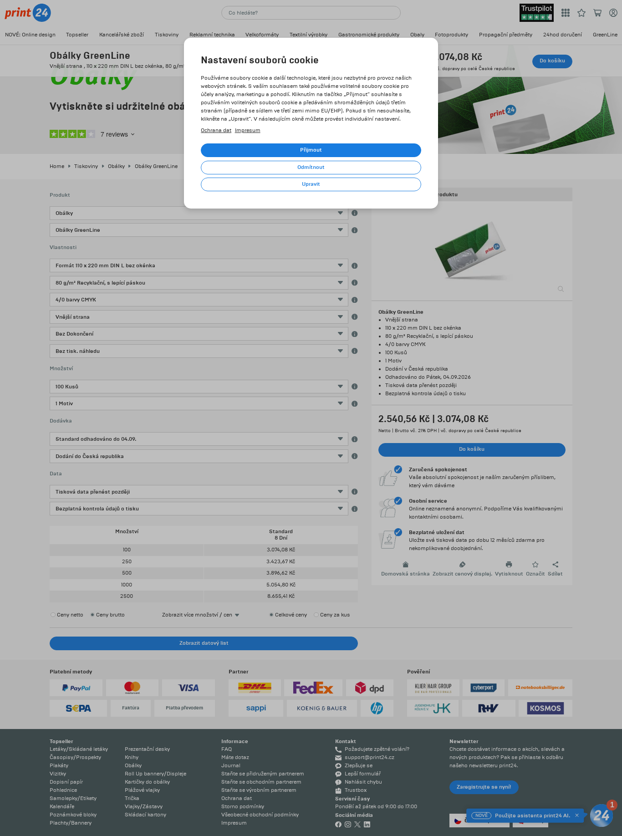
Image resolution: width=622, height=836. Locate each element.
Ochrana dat (216, 130)
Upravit (311, 184)
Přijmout (311, 150)
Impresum (247, 130)
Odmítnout (311, 167)
